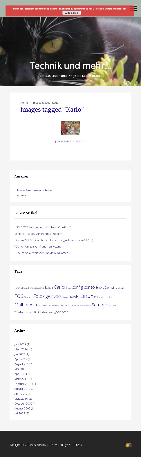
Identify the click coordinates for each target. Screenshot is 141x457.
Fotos (39, 296)
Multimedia (26, 304)
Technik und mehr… (71, 65)
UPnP (36, 312)
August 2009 (22, 408)
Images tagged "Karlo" (52, 109)
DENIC (101, 288)
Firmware (28, 297)
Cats (69, 288)
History (65, 297)
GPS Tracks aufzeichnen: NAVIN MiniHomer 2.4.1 (45, 253)
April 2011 (21, 374)
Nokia (40, 305)
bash (49, 287)
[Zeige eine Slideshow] (70, 141)
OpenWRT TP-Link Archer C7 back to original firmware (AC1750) (54, 240)
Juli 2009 (20, 413)
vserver (62, 311)
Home (24, 102)
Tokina (115, 305)
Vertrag (52, 312)
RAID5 (70, 305)
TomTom (20, 312)
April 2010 (21, 393)
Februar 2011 (23, 384)
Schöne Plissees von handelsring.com (38, 233)
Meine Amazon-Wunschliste (34, 190)
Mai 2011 (20, 369)
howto (74, 296)
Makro (97, 297)
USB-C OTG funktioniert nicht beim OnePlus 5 (43, 227)
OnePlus (46, 305)
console (91, 287)
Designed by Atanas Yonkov (28, 445)
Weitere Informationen (115, 8)
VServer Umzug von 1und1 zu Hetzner (39, 246)
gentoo (53, 296)
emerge (121, 288)
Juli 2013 (20, 354)
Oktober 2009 (23, 403)
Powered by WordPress (66, 445)
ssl (110, 305)
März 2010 (21, 398)
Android (40, 288)
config (77, 287)
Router (76, 305)
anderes (33, 288)
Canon (60, 287)
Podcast (63, 305)
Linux (86, 295)
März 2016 (21, 349)
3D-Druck (25, 288)
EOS (19, 296)
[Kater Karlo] (70, 128)
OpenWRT (55, 305)
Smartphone (85, 305)
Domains (111, 287)
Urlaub (44, 312)
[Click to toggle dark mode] (129, 445)
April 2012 (21, 359)
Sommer (100, 305)
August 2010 (22, 388)
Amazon (22, 195)
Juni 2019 (20, 344)
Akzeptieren (71, 12)
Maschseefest (106, 297)
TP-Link (29, 312)
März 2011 (21, 379)
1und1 (17, 288)
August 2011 (22, 364)
